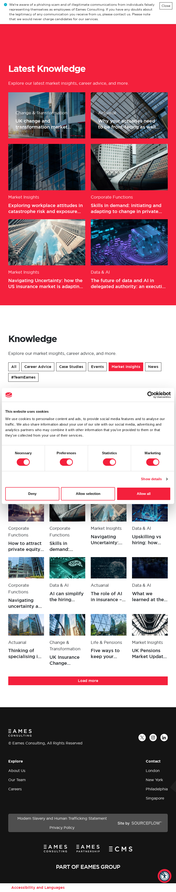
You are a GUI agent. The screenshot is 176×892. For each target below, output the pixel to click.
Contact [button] (153, 761)
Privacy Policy (62, 827)
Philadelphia (157, 789)
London (153, 770)
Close (166, 6)
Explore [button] (15, 761)
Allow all (144, 494)
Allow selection (88, 494)
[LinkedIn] (164, 737)
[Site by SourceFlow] (140, 823)
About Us (16, 770)
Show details (151, 479)
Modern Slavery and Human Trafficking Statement (62, 818)
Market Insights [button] (126, 366)
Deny (32, 494)
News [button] (153, 366)
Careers (15, 789)
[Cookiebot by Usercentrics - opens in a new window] (151, 394)
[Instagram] (153, 737)
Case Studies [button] (71, 366)
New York (154, 779)
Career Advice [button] (37, 366)
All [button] (13, 366)
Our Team (17, 779)
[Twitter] (142, 737)
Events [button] (97, 366)
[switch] (66, 462)
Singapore (155, 798)
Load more (88, 680)
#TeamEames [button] (23, 377)
